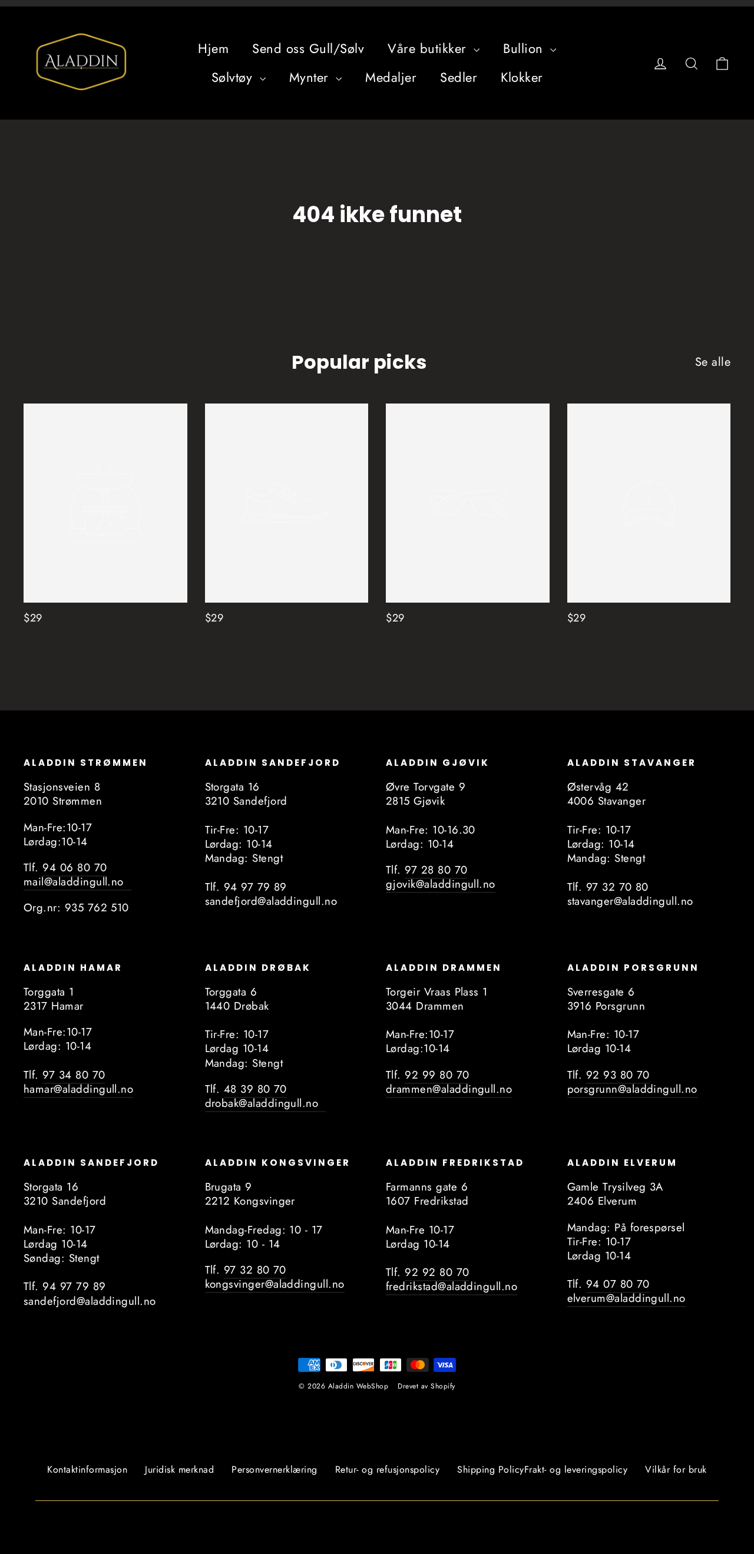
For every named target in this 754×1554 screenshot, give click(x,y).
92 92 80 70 (437, 1272)
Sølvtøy (234, 77)
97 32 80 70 (255, 1270)
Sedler (458, 77)
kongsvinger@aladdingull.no (275, 1284)
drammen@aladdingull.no (449, 1089)
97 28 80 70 (436, 870)
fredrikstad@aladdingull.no (451, 1286)
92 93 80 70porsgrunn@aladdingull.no (632, 1082)
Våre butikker (429, 48)
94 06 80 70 (74, 867)
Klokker (522, 77)
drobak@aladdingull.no (265, 1103)
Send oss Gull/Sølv (308, 48)
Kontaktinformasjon (87, 1469)
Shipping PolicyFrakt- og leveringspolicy (542, 1469)
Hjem (213, 48)
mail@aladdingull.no (77, 882)
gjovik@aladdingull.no (440, 884)
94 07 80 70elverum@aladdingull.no (626, 1291)
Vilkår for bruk (676, 1469)
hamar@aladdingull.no (78, 1089)
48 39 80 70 (255, 1089)
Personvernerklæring (275, 1469)
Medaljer (390, 77)
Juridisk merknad (179, 1469)
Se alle (713, 361)
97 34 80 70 (73, 1075)
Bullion (525, 48)
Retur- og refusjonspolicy (387, 1469)
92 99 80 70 (437, 1075)
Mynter (311, 77)
